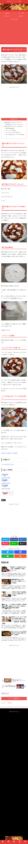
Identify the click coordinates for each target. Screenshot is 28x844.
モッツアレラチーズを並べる (13, 132)
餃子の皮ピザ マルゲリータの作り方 (13, 126)
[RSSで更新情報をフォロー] (20, 556)
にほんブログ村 (5, 477)
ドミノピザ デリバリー (7, 464)
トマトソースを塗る (11, 130)
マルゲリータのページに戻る (9, 453)
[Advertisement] (14, 33)
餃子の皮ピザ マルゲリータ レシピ (13, 122)
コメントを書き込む (14, 698)
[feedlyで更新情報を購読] (7, 556)
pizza (4, 500)
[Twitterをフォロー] (7, 552)
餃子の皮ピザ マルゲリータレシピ (14, 124)
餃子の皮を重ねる (10, 128)
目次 (12, 119)
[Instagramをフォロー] (20, 552)
